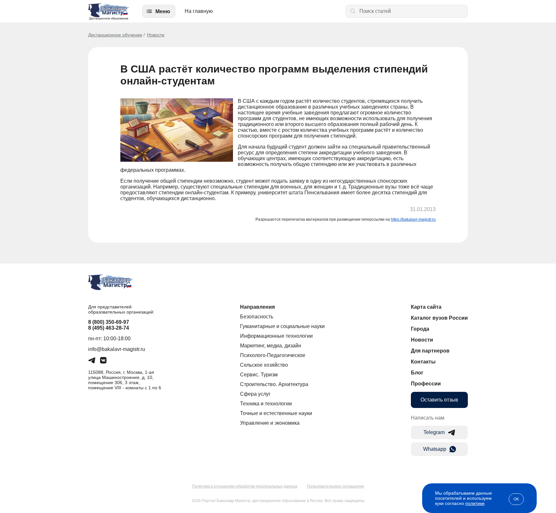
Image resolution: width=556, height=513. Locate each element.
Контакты (423, 361)
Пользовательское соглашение (335, 486)
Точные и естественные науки (276, 413)
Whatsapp (434, 449)
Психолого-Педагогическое (272, 355)
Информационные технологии (276, 336)
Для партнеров (430, 350)
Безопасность (256, 316)
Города (420, 329)
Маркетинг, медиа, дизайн (270, 345)
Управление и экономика (270, 423)
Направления (257, 307)
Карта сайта (426, 307)
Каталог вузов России (439, 318)
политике (475, 503)
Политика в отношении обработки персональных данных (244, 486)
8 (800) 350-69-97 (108, 322)
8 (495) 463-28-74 (108, 328)
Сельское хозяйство (264, 365)
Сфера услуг (255, 394)
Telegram (434, 432)
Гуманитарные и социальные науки (282, 326)
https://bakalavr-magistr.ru (413, 219)
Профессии (426, 383)
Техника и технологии (266, 403)
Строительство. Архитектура (274, 384)
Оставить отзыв (439, 399)
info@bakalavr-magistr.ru (116, 349)
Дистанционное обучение (115, 34)
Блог (417, 372)
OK (516, 499)
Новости (155, 34)
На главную (199, 11)
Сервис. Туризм (259, 374)
